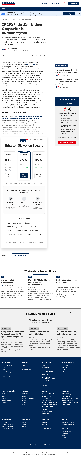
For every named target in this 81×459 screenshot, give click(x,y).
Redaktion (45, 419)
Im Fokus (44, 385)
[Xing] (31, 445)
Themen (25, 362)
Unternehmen (26, 369)
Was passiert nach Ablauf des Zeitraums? (19, 234)
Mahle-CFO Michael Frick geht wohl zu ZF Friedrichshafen (39, 282)
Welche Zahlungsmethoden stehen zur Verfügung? (21, 227)
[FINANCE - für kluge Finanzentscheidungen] (63, 3)
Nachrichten (6, 362)
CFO (12, 67)
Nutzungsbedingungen (52, 452)
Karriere (44, 424)
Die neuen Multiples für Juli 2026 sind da (39, 332)
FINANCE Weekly (67, 396)
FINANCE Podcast (48, 378)
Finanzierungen (12, 19)
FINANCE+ (5, 422)
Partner (64, 419)
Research (25, 391)
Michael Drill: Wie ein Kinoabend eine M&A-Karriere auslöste (66, 81)
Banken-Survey (26, 396)
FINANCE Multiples (6, 328)
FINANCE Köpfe (47, 371)
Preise (4, 403)
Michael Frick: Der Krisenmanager (8, 281)
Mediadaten (26, 419)
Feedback (65, 438)
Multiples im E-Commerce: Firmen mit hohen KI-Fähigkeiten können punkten (12, 334)
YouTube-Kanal (46, 367)
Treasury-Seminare (47, 411)
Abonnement (66, 365)
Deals (57, 277)
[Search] (78, 8)
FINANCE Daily (66, 394)
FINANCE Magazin (68, 362)
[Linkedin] (36, 445)
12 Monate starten (24, 175)
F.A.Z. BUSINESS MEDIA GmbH (49, 455)
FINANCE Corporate (8, 429)
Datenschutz (16, 452)
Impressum (36, 452)
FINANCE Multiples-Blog (40, 313)
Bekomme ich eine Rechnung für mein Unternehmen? (22, 230)
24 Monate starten (38, 175)
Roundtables (45, 413)
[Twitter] (40, 445)
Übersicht (25, 365)
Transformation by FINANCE (70, 398)
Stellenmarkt (46, 428)
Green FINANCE (46, 396)
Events (44, 391)
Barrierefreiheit (64, 452)
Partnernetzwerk (7, 400)
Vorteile (64, 367)
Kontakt (65, 428)
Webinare (45, 409)
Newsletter (44, 3)
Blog (3, 396)
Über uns (44, 422)
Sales (63, 435)
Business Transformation (24, 19)
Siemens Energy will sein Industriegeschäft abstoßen (67, 71)
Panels (24, 400)
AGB (43, 452)
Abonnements (55, 3)
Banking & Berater (7, 365)
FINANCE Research (67, 400)
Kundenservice (66, 431)
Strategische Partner (68, 422)
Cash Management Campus (50, 405)
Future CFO (45, 381)
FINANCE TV (46, 362)
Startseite (4, 19)
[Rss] (50, 445)
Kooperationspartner (68, 424)
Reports (24, 403)
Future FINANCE (47, 383)
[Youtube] (45, 445)
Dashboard (5, 394)
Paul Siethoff (14, 48)
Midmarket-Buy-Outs (28, 398)
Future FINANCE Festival (49, 407)
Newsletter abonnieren (66, 142)
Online (24, 424)
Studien (24, 405)
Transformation (6, 376)
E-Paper (64, 372)
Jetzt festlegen (68, 14)
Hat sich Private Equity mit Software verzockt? (67, 332)
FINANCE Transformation (49, 402)
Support (4, 398)
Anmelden (73, 3)
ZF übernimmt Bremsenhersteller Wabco (67, 281)
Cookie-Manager (26, 452)
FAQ (63, 369)
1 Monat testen (10, 175)
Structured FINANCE (48, 394)
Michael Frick (30, 64)
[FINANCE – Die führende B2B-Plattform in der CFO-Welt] (8, 3)
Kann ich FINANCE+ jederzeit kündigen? (18, 223)
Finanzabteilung (6, 372)
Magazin (24, 422)
